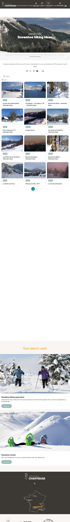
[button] (60, 4)
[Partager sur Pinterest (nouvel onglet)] (34, 71)
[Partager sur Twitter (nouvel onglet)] (30, 71)
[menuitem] (8, 4)
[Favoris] (54, 6)
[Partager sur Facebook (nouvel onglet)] (27, 71)
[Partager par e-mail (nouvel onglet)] (37, 71)
